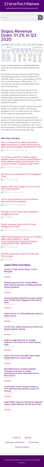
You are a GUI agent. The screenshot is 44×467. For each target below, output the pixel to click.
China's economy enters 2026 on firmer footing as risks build (18, 225)
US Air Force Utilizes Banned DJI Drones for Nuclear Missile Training (23, 328)
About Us (28, 437)
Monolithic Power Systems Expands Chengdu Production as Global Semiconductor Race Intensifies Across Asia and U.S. (21, 372)
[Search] (40, 17)
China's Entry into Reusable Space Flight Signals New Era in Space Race (22, 357)
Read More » (8, 277)
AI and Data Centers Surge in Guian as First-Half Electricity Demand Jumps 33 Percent (21, 389)
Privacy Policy (34, 442)
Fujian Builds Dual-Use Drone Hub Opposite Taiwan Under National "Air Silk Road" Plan (23, 403)
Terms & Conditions (22, 447)
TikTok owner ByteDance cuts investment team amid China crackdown (19, 200)
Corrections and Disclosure (15, 442)
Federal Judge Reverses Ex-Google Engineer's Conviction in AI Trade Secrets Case (22, 342)
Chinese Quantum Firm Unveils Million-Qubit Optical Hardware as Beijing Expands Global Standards (23, 284)
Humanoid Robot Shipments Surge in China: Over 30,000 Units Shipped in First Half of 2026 (23, 300)
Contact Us (17, 437)
